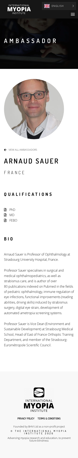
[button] (72, 14)
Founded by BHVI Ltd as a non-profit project (39, 426)
